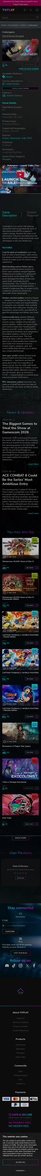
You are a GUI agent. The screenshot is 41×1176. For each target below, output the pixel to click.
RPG (29, 138)
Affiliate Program (20, 1075)
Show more (20, 838)
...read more (33, 464)
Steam (9, 76)
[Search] (37, 17)
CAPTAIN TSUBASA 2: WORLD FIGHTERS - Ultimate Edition (20, 709)
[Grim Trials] (20, 804)
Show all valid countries (20, 88)
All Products (20, 1045)
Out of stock (29, 64)
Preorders (20, 1053)
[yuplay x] (27, 965)
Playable (6, 159)
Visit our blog (20, 953)
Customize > (20, 1170)
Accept (16, 926)
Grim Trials (6, 818)
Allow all (20, 1162)
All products (13, 25)
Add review (20, 878)
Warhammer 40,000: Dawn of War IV (18, 561)
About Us (20, 1018)
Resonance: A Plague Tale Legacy (16, 746)
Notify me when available (29, 69)
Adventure (15, 138)
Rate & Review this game (13, 36)
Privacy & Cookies (20, 1026)
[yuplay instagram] (20, 965)
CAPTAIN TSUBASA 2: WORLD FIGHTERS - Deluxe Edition (20, 636)
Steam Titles (20, 1057)
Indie (23, 138)
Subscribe (10, 931)
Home (3, 25)
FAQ (20, 1079)
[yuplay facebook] (34, 965)
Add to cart (29, 824)
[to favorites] (37, 64)
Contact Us (20, 1084)
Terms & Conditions (18, 926)
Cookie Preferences (20, 1030)
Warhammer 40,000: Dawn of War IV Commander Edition (18, 598)
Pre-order (30, 567)
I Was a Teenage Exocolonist (14, 782)
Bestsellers (20, 1049)
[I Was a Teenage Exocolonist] (20, 768)
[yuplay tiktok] (14, 965)
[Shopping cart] (31, 10)
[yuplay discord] (7, 965)
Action (23, 25)
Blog (20, 1071)
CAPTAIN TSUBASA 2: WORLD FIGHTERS (20, 672)
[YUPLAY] (8, 10)
